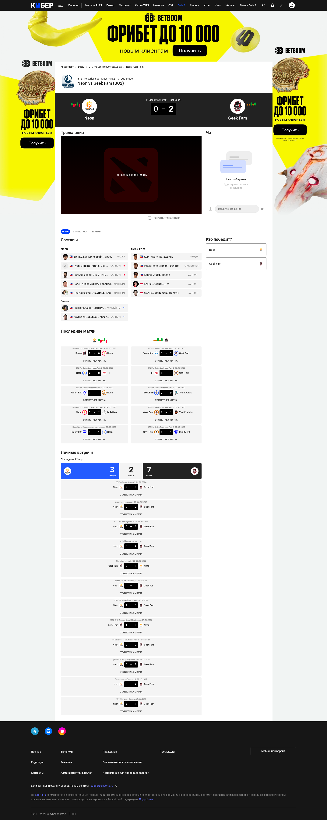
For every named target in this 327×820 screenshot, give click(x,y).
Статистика (80, 231)
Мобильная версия (273, 751)
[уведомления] (272, 5)
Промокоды (167, 751)
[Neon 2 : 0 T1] (77, 104)
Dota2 (81, 67)
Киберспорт (67, 67)
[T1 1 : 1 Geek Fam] (253, 105)
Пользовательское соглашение (122, 762)
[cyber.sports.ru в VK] (49, 731)
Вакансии (67, 751)
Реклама (66, 762)
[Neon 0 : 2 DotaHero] (74, 105)
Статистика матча (94, 361)
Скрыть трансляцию (167, 218)
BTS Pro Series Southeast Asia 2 (105, 67)
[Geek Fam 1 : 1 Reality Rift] (247, 105)
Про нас (36, 751)
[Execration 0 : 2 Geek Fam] (255, 104)
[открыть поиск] (264, 5)
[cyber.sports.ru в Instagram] (62, 731)
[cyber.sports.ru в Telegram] (35, 731)
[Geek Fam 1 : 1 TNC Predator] (249, 105)
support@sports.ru (102, 785)
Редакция (37, 762)
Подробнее (146, 799)
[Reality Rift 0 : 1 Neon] (72, 104)
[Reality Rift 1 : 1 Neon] (75, 105)
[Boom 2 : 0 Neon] (79, 105)
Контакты (37, 772)
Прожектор (110, 751)
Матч (65, 231)
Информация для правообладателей (126, 772)
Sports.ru (40, 794)
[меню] (60, 5)
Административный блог (76, 772)
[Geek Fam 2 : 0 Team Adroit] (251, 104)
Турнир (96, 231)
